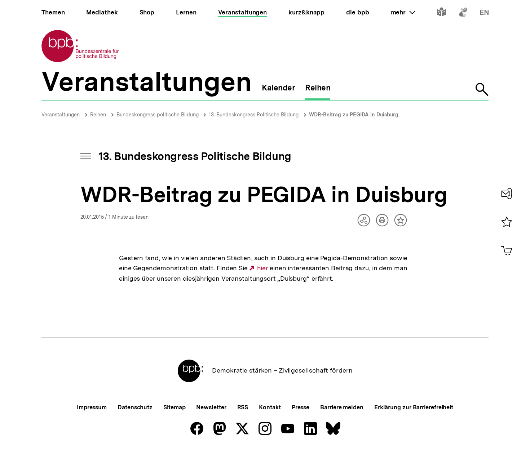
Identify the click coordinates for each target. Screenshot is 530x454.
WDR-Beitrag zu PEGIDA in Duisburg (353, 114)
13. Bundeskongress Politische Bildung (254, 114)
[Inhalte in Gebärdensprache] (463, 13)
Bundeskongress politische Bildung (158, 114)
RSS (242, 407)
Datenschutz (135, 407)
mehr (403, 12)
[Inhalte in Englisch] (484, 13)
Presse (300, 407)
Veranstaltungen (60, 114)
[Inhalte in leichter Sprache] (441, 13)
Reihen (98, 114)
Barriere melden (341, 407)
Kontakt (270, 407)
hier (262, 268)
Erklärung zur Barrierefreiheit (413, 407)
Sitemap (174, 407)
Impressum (92, 407)
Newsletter (211, 407)
